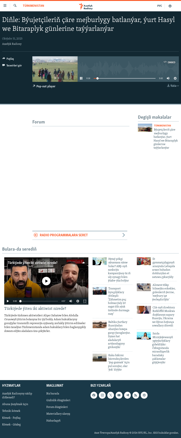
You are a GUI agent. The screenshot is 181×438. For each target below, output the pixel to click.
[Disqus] (80, 170)
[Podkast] (170, 6)
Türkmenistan (33, 6)
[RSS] (135, 395)
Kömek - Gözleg (11, 424)
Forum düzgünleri (57, 407)
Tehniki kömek (11, 411)
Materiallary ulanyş (58, 413)
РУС (159, 6)
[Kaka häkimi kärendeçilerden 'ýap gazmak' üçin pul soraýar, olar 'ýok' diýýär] (100, 357)
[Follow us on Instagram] (102, 395)
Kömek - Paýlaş (11, 417)
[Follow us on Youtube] (119, 395)
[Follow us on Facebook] (93, 395)
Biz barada (52, 393)
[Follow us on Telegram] (127, 395)
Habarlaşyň (53, 420)
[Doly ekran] (84, 301)
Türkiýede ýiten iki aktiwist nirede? (32, 263)
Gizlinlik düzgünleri (58, 400)
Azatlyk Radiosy (12, 44)
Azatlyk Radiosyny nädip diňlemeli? (17, 395)
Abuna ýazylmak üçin (15, 404)
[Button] (8, 59)
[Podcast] (144, 395)
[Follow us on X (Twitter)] (110, 395)
